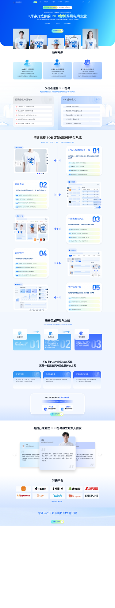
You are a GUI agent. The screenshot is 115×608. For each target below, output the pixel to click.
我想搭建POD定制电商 (50, 7)
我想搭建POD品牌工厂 (65, 7)
